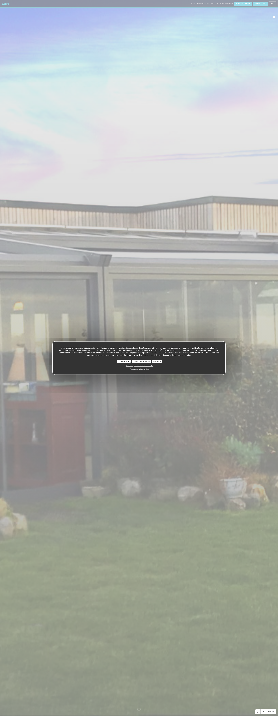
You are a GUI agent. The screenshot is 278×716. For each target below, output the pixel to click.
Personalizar (157, 361)
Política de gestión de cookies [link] (139, 369)
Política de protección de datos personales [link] (139, 366)
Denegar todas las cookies (141, 361)
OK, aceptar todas (123, 361)
